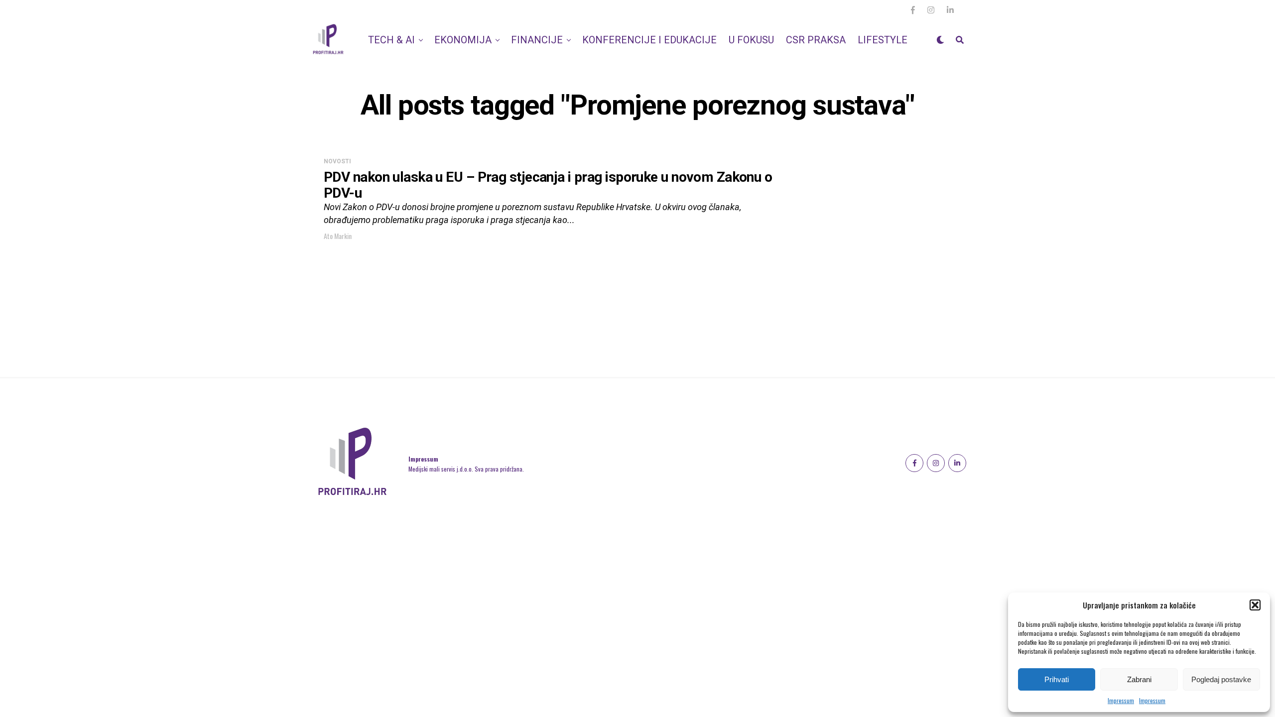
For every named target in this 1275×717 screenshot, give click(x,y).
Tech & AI (391, 40)
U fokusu (751, 40)
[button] (1255, 605)
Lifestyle (882, 40)
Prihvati (1056, 679)
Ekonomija (463, 40)
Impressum (1121, 700)
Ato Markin (338, 236)
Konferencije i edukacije (649, 40)
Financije (537, 40)
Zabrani (1139, 679)
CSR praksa (816, 40)
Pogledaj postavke (1221, 679)
